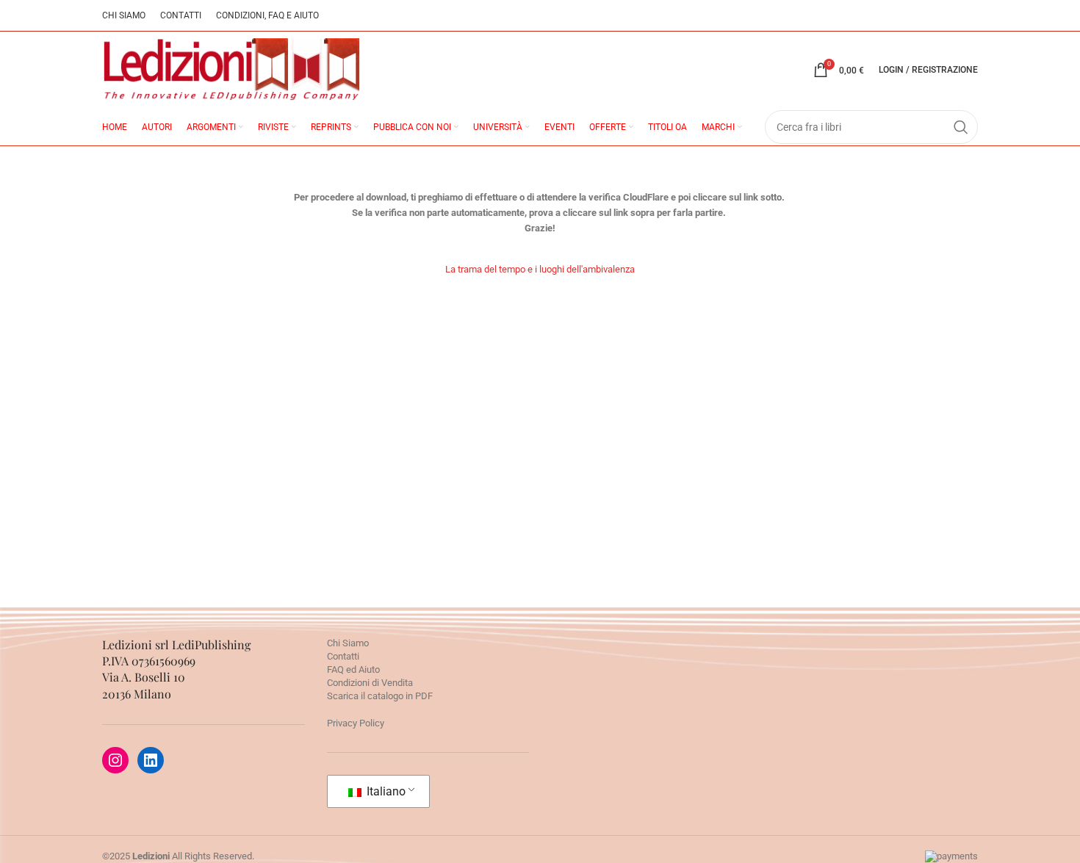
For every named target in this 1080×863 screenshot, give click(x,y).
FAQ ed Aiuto (353, 669)
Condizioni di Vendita (370, 682)
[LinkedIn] (150, 760)
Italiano (385, 791)
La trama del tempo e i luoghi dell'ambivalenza (540, 269)
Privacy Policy (355, 723)
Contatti (343, 656)
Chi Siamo (348, 643)
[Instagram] (115, 760)
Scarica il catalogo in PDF (380, 695)
